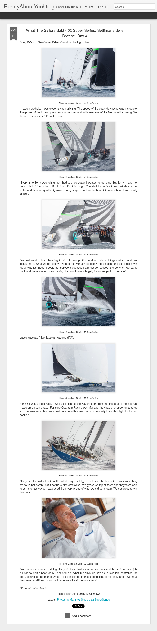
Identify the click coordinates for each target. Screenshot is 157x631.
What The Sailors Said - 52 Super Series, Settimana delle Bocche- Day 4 (74, 33)
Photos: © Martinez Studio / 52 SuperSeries (83, 599)
